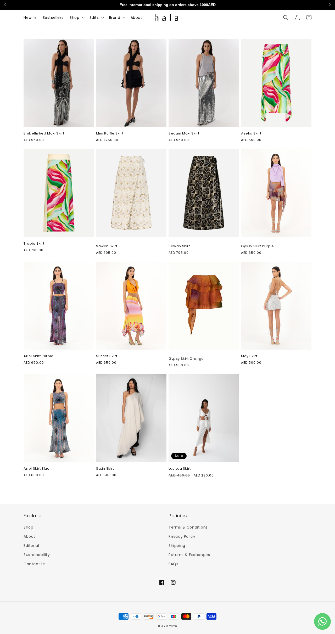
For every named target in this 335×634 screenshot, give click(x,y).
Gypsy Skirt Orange (186, 359)
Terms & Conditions (188, 527)
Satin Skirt (105, 469)
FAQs (173, 563)
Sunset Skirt (106, 356)
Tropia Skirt (34, 244)
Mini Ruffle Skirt (109, 133)
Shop (28, 527)
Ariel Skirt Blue (37, 469)
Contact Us (35, 563)
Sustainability (37, 554)
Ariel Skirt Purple (39, 356)
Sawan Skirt (107, 246)
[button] (76, 17)
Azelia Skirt (251, 133)
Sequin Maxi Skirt (184, 133)
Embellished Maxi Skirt (44, 133)
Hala (161, 626)
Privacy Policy (182, 536)
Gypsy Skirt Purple (257, 246)
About (29, 536)
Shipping (177, 545)
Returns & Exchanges (189, 554)
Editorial (31, 545)
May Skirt (249, 356)
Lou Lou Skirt (180, 469)
